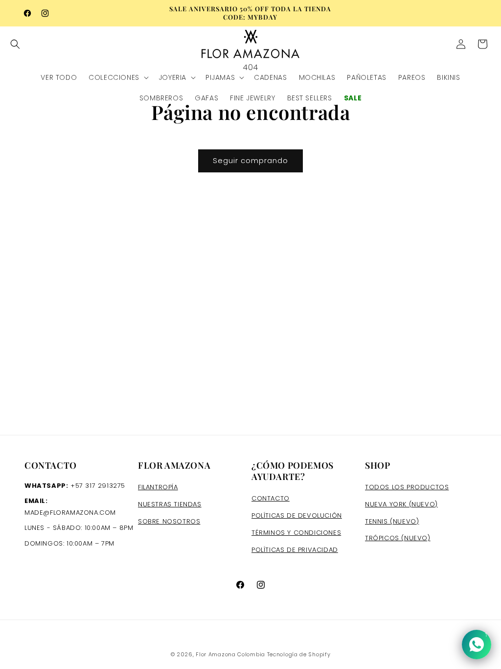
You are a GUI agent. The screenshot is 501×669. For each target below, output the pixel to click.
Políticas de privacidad (294, 549)
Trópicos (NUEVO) (398, 538)
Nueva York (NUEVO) (401, 504)
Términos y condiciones (296, 532)
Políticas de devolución (296, 515)
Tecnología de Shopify (299, 654)
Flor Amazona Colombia (230, 654)
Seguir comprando (250, 160)
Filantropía (158, 487)
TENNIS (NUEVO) (392, 521)
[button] (20, 44)
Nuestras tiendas (170, 504)
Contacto (270, 498)
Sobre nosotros (169, 521)
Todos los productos (407, 487)
